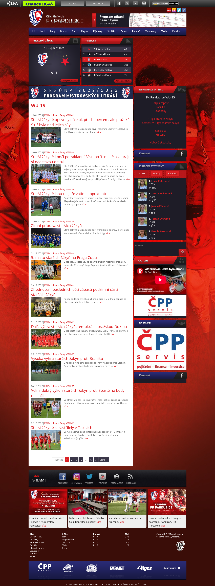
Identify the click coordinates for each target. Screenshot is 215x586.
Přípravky (97, 31)
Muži (42, 31)
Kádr (64, 536)
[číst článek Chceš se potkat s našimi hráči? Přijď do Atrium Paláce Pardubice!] (48, 513)
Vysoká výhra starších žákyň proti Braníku (67, 358)
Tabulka (160, 107)
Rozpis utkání (68, 539)
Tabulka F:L (67, 542)
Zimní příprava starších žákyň (56, 225)
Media (164, 31)
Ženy (52, 31)
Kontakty (34, 539)
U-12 (127, 545)
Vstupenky (150, 31)
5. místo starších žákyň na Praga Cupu (64, 257)
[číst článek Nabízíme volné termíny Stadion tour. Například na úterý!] (87, 513)
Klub (33, 31)
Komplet (172, 173)
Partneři (136, 31)
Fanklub (33, 556)
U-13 (127, 542)
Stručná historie (37, 542)
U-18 (95, 539)
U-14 (127, 539)
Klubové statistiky (160, 142)
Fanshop (176, 31)
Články (64, 545)
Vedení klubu (36, 536)
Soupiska (160, 131)
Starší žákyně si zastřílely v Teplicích (61, 427)
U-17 (95, 542)
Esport (124, 31)
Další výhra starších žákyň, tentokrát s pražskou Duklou (79, 326)
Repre (84, 31)
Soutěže (33, 545)
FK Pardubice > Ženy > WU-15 (59, 115)
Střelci (142, 173)
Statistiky (160, 111)
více (99, 132)
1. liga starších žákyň (160, 119)
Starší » (103, 460)
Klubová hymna (37, 548)
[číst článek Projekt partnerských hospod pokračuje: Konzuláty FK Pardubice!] (167, 513)
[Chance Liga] (39, 4)
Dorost (63, 31)
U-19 (95, 536)
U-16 (95, 545)
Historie (160, 134)
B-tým (64, 548)
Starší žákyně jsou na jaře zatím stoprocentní (70, 193)
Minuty (156, 173)
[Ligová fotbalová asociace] (12, 4)
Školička (111, 31)
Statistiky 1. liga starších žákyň (160, 123)
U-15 (127, 536)
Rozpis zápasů (160, 103)
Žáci (74, 31)
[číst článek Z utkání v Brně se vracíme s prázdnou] (127, 513)
